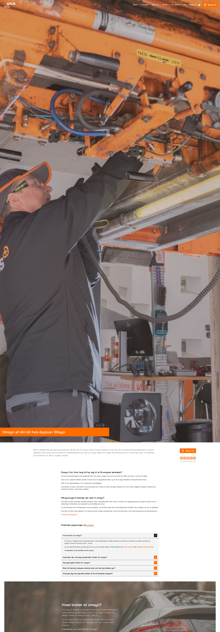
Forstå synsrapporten (69, 514)
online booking (147, 547)
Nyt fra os (155, 5)
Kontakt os (193, 5)
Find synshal (128, 547)
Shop (185, 5)
